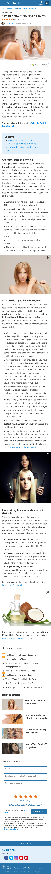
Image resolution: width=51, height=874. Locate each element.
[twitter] (11, 858)
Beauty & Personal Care (9, 8)
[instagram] (16, 858)
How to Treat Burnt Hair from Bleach (36, 702)
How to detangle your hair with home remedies (36, 717)
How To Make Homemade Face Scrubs (21, 683)
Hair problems (22, 8)
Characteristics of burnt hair (20, 140)
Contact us (40, 868)
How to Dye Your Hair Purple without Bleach (23, 687)
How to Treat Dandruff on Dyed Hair (36, 746)
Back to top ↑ (25, 843)
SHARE (41, 5)
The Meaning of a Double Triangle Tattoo (22, 655)
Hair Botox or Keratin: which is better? (20, 447)
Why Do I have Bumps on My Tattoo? (20, 671)
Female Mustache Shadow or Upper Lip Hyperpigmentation (21, 665)
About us (31, 868)
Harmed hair (33, 8)
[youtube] (21, 858)
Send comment (39, 811)
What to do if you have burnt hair (23, 144)
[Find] (47, 3)
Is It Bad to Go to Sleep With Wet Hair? (36, 731)
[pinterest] (26, 858)
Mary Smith (10, 23)
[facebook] (6, 858)
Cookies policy (36, 872)
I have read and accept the (16, 811)
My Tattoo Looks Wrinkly (15, 659)
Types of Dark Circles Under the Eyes (20, 679)
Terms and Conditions (11, 872)
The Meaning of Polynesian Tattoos (19, 675)
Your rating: (25, 800)
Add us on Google (41, 64)
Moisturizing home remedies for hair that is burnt (25, 149)
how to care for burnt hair (13, 585)
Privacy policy (24, 872)
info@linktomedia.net (11, 829)
